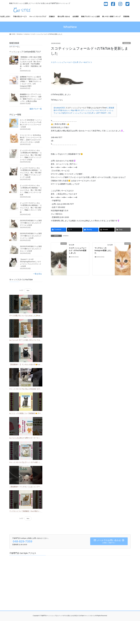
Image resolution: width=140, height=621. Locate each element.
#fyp (72, 110)
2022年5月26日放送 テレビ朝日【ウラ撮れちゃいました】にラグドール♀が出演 (31, 223)
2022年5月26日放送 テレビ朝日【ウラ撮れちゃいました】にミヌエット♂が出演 (31, 248)
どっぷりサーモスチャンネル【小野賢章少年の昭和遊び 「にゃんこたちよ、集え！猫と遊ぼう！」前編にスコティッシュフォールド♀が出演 (31, 155)
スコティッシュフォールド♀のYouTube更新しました (77, 250)
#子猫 (60, 110)
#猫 (76, 110)
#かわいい (66, 110)
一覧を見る (37, 274)
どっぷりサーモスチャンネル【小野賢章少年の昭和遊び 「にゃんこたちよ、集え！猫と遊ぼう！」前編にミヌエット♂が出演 (31, 207)
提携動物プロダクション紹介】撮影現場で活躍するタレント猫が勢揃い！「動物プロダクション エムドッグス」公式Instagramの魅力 (30, 81)
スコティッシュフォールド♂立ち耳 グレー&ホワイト (71, 62)
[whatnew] (59, 259)
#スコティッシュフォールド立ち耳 (80, 113)
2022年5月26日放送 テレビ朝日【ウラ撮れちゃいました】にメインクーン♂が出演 (31, 236)
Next (28, 290)
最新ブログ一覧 (36, 109)
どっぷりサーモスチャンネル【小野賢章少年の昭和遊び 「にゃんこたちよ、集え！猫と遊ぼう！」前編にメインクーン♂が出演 (31, 190)
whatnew (126, 43)
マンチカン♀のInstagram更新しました (103, 250)
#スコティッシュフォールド (89, 110)
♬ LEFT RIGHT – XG (102, 113)
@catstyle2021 (59, 108)
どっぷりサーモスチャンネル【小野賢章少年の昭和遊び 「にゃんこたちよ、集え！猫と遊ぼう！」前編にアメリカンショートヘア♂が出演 (31, 172)
